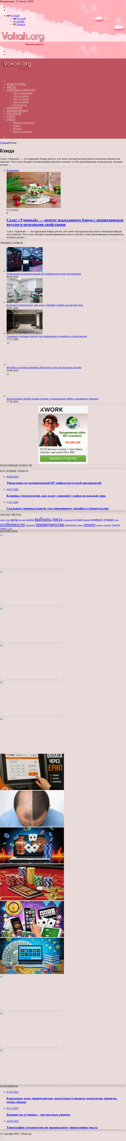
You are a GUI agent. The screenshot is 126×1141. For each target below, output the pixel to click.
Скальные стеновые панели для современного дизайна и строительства (47, 336)
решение (99, 525)
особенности (12, 524)
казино (87, 520)
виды (14, 519)
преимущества (50, 524)
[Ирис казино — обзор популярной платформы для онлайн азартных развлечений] (32, 973)
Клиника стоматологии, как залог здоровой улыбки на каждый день (45, 305)
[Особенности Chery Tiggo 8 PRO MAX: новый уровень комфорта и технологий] (32, 1083)
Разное (17, 125)
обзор (116, 520)
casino (2, 520)
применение (71, 525)
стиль (3, 528)
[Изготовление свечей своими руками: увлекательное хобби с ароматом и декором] (25, 395)
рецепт (89, 524)
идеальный (68, 520)
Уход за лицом (21, 96)
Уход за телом (20, 99)
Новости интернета (24, 122)
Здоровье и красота (21, 90)
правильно (30, 525)
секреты (107, 525)
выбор (30, 519)
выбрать (43, 519)
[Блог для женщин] (22, 45)
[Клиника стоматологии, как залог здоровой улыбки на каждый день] (25, 302)
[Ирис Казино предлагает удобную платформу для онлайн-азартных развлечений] (32, 862)
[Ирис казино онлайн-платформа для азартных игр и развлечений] (32, 936)
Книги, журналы (22, 131)
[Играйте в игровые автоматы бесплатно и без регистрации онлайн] (25, 364)
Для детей (14, 113)
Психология (20, 105)
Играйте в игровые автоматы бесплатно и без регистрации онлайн (44, 367)
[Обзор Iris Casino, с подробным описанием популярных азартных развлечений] (32, 899)
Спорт (11, 116)
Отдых (11, 119)
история (78, 519)
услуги (9, 529)
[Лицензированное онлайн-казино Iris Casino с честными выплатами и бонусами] (32, 1009)
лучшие (108, 519)
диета (57, 519)
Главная (4, 142)
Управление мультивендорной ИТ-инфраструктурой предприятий (44, 273)
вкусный (22, 520)
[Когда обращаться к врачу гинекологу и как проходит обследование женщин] (32, 752)
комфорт (97, 519)
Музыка (17, 128)
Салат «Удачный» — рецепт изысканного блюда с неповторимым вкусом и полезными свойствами (65, 222)
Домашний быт (17, 110)
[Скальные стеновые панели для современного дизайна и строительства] (25, 333)
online (8, 520)
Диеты (11, 87)
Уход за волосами (22, 93)
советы (116, 525)
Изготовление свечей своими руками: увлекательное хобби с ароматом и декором (52, 398)
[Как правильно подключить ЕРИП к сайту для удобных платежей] (32, 789)
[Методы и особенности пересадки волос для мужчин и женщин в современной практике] (32, 825)
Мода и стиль (16, 84)
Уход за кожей (21, 102)
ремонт (80, 525)
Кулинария (14, 107)
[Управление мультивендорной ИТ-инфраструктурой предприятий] (25, 270)
